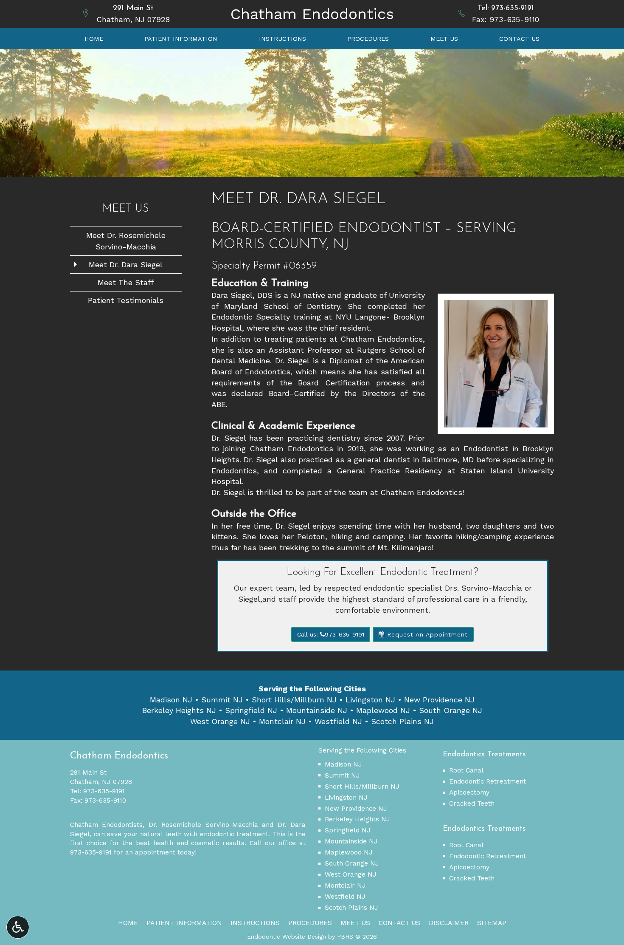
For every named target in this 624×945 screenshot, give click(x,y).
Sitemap (491, 923)
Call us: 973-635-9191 (330, 634)
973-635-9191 (512, 8)
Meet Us (444, 38)
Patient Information (180, 38)
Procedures (368, 38)
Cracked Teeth (472, 803)
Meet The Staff (126, 282)
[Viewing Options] (17, 927)
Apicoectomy (469, 792)
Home (93, 38)
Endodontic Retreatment (487, 781)
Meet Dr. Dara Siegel (126, 264)
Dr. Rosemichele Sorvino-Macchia (203, 825)
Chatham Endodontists (106, 825)
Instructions (282, 38)
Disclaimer (449, 923)
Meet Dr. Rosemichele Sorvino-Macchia (126, 241)
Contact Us (519, 38)
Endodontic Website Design (286, 936)
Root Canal (466, 770)
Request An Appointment (426, 634)
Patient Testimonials (125, 300)
